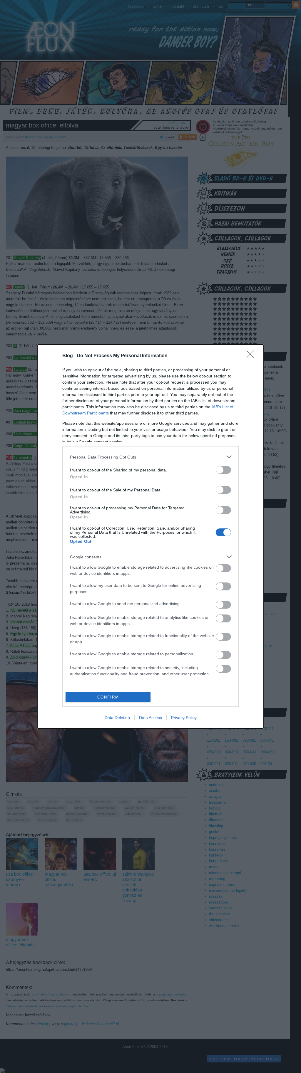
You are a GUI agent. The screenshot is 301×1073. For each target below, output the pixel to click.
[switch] (223, 470)
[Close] (252, 356)
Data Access (150, 717)
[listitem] (150, 457)
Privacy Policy (184, 717)
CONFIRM (108, 697)
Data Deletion (117, 717)
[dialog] (150, 536)
